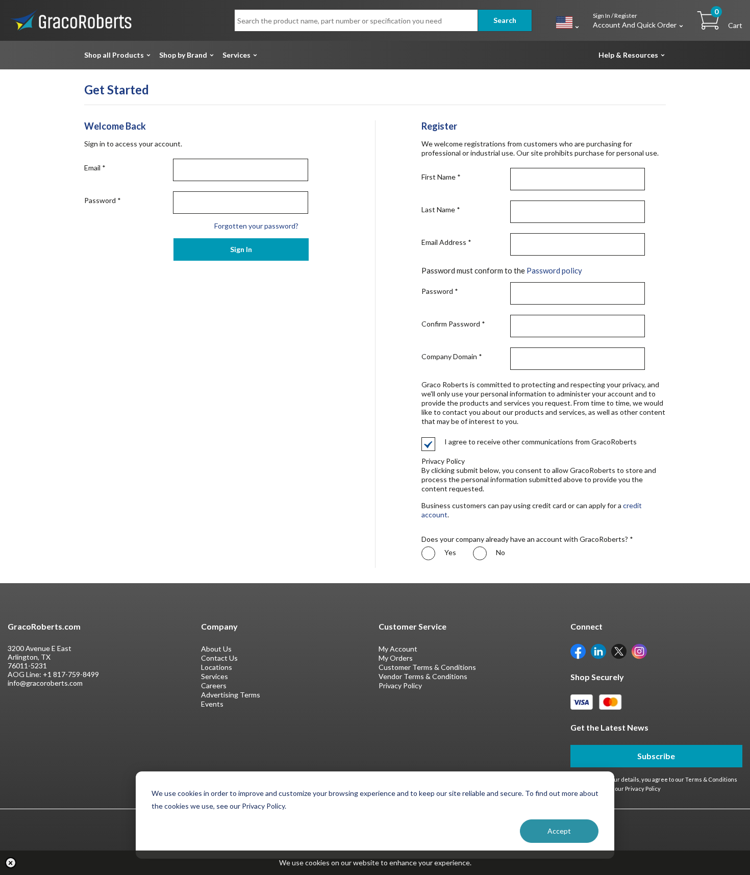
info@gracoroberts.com (45, 683)
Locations (216, 667)
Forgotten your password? (256, 225)
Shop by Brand (183, 55)
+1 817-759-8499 (71, 674)
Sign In (241, 249)
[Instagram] (639, 650)
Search (504, 20)
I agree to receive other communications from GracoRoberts (540, 441)
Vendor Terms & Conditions (423, 676)
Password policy (554, 270)
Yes (449, 552)
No (499, 552)
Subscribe (656, 756)
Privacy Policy (400, 685)
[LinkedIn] (598, 650)
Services (236, 55)
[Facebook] (578, 650)
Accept (559, 831)
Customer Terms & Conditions (427, 667)
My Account (398, 648)
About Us (216, 648)
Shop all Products (114, 55)
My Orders (396, 658)
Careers (214, 685)
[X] (619, 650)
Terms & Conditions (711, 779)
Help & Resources (628, 55)
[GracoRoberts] (71, 19)
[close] (10, 862)
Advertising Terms (230, 694)
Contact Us (219, 658)
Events (212, 703)
